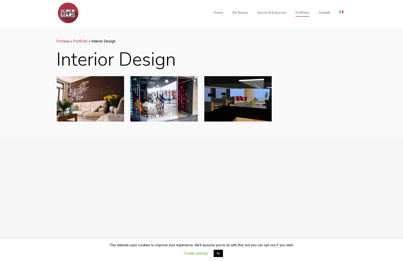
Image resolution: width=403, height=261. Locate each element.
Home (218, 12)
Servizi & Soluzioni (271, 12)
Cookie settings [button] (196, 253)
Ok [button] (218, 253)
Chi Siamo (240, 12)
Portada (62, 41)
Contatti (324, 12)
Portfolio (302, 12)
